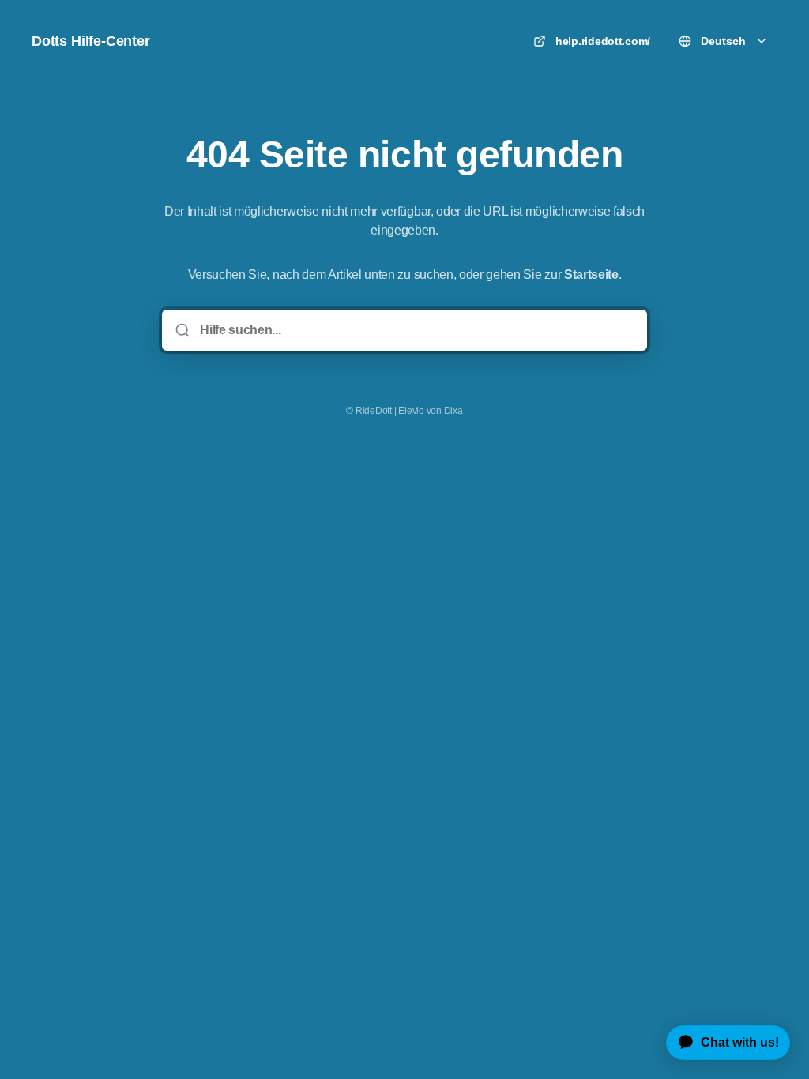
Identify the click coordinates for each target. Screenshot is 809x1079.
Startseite (591, 274)
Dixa (453, 410)
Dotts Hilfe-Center (91, 41)
